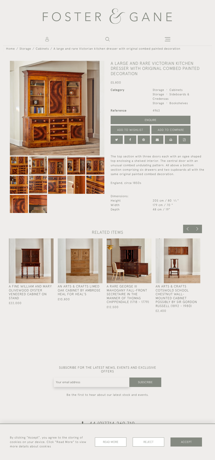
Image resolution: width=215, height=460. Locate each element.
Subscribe (145, 382)
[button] (107, 39)
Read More (110, 442)
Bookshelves (178, 103)
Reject (148, 442)
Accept (186, 442)
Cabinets (42, 48)
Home (10, 48)
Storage (25, 48)
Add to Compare (171, 130)
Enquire (150, 120)
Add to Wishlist (130, 130)
